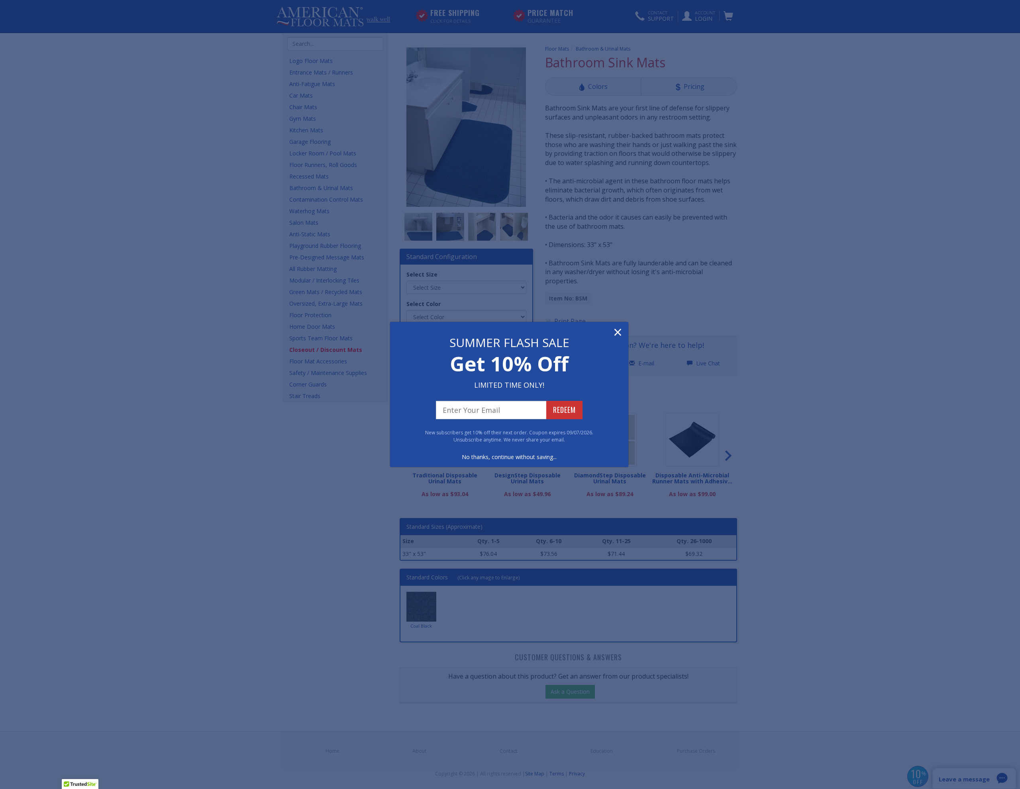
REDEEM (564, 409)
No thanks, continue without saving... (509, 457)
